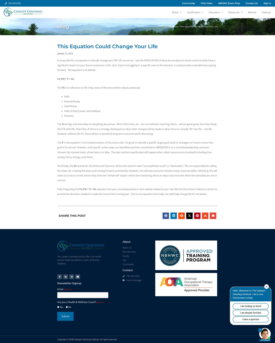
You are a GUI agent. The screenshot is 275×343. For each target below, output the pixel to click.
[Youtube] (77, 276)
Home (168, 26)
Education (214, 12)
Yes (61, 307)
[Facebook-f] (59, 276)
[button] (166, 216)
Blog (175, 26)
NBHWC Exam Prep (229, 3)
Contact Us (252, 3)
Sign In (267, 3)
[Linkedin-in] (65, 276)
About (175, 12)
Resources (234, 12)
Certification (193, 12)
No (69, 307)
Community (188, 3)
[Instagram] (71, 276)
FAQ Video (207, 3)
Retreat (252, 12)
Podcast (266, 12)
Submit (65, 316)
